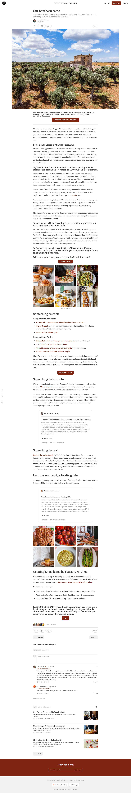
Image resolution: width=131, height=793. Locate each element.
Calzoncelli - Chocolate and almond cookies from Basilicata (60, 322)
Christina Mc (41, 666)
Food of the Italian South (43, 455)
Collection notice (79, 780)
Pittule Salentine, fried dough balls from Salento (55, 341)
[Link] (30, 144)
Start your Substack (61, 785)
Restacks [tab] (44, 650)
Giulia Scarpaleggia (43, 20)
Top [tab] (35, 707)
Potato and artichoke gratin (47, 332)
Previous (40, 637)
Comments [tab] (37, 650)
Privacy (66, 780)
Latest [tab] (40, 707)
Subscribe (116, 3)
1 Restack (53, 624)
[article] (65, 716)
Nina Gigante (46, 387)
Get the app (74, 785)
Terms (71, 780)
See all (36, 754)
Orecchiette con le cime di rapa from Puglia (54, 348)
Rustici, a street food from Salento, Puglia (53, 351)
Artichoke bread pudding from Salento (51, 344)
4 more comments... (39, 698)
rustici (74, 195)
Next (92, 637)
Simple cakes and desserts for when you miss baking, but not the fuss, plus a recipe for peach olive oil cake (56, 729)
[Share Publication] (109, 3)
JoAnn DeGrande (42, 686)
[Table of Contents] (2, 396)
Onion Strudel (42, 326)
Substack (56, 789)
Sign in (125, 3)
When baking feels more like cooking (49, 726)
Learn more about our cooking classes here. (75, 582)
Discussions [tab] (46, 707)
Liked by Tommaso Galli (44, 668)
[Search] (105, 3)
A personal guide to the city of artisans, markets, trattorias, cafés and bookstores (54, 715)
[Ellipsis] (97, 666)
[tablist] (40, 650)
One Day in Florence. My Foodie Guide (49, 712)
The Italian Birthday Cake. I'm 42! (47, 740)
